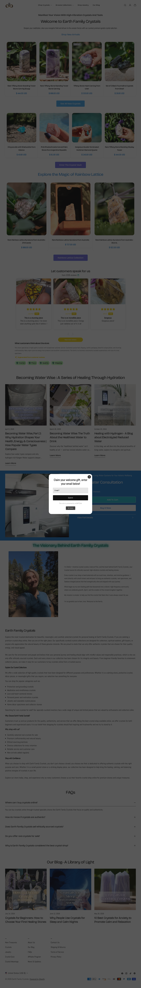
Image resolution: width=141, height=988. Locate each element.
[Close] (89, 477)
